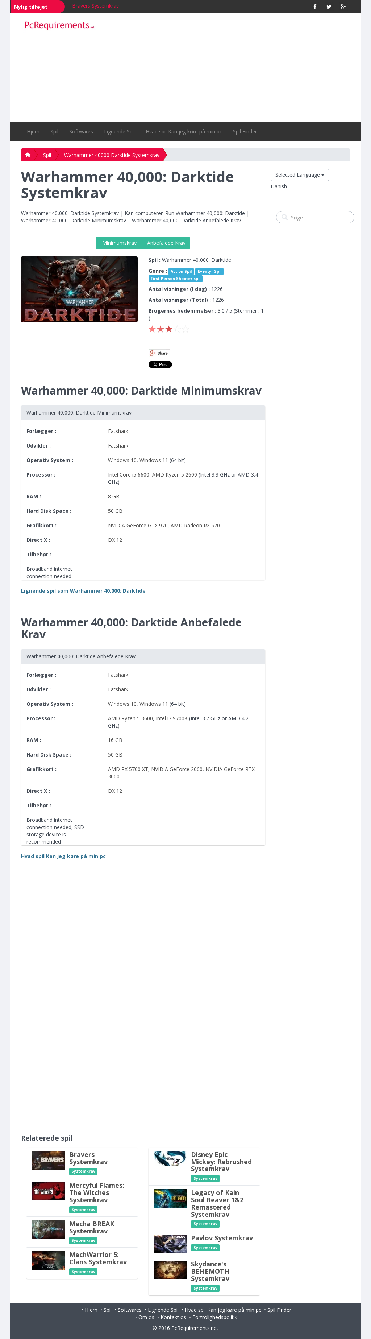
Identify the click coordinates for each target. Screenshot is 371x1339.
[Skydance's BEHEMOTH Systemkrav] (170, 1269)
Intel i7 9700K (172, 718)
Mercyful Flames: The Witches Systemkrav (96, 1192)
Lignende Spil (119, 131)
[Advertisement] (227, 68)
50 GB (115, 510)
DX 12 (115, 539)
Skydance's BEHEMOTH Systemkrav (210, 1271)
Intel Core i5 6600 (128, 474)
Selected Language (298, 174)
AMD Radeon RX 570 (195, 525)
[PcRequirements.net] (59, 26)
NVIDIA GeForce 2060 (177, 769)
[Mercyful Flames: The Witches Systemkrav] (48, 1190)
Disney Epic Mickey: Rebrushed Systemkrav (221, 1161)
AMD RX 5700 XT (128, 769)
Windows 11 (153, 460)
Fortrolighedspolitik (214, 1317)
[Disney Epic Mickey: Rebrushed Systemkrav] (170, 1157)
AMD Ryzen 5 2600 (174, 474)
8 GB (114, 496)
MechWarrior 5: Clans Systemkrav (98, 1258)
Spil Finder (245, 131)
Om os (146, 1317)
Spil (54, 131)
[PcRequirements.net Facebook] (315, 6)
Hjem (33, 131)
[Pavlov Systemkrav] (170, 1243)
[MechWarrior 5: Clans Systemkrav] (48, 1260)
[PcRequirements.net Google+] (343, 6)
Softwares (81, 131)
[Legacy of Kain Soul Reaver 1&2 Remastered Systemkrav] (170, 1198)
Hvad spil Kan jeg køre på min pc (184, 131)
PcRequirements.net (194, 1327)
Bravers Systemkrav (95, 5)
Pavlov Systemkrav (222, 1237)
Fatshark (118, 431)
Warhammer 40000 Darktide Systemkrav (111, 155)
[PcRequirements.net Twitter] (329, 6)
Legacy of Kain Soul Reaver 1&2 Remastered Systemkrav (217, 1203)
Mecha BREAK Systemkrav (91, 1227)
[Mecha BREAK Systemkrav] (48, 1228)
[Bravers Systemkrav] (48, 1159)
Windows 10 (122, 460)
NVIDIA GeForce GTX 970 (138, 525)
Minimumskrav (119, 242)
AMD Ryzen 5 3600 (130, 718)
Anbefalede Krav (166, 242)
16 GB (115, 740)
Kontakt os (173, 1317)
